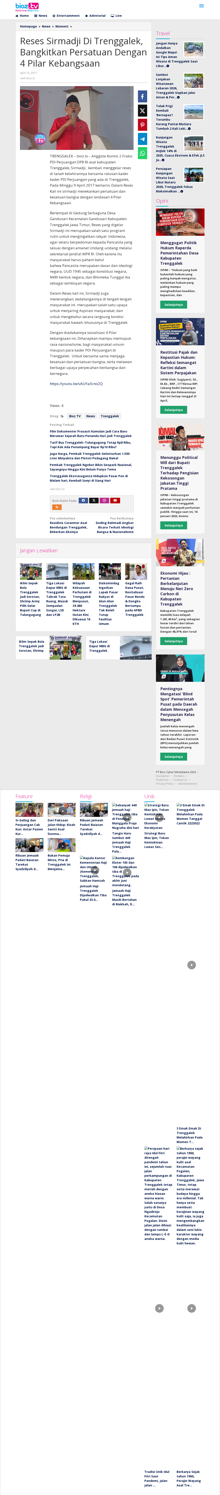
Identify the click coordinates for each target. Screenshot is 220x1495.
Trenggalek (110, 416)
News (90, 416)
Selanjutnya (174, 305)
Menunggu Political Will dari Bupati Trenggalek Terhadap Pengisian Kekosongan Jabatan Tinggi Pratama (179, 473)
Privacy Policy (165, 784)
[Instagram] (104, 500)
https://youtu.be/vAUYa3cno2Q (76, 383)
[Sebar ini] (142, 96)
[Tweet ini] (142, 111)
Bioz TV (75, 416)
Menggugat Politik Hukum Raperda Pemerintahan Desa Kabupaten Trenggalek (179, 253)
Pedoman (162, 780)
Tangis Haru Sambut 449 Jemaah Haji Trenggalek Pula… (121, 842)
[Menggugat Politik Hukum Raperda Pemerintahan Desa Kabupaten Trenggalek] (180, 222)
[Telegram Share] (142, 139)
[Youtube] (115, 500)
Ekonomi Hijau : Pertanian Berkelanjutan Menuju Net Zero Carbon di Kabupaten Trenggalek (176, 589)
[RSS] (57, 507)
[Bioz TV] (27, 7)
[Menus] (202, 6)
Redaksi (179, 776)
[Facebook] (83, 500)
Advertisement (187, 784)
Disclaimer (163, 776)
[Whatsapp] (142, 153)
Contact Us (180, 780)
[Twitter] (94, 500)
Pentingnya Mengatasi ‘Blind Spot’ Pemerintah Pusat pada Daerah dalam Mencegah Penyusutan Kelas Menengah (178, 704)
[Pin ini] (142, 125)
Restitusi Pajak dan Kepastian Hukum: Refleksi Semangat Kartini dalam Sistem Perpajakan (178, 362)
